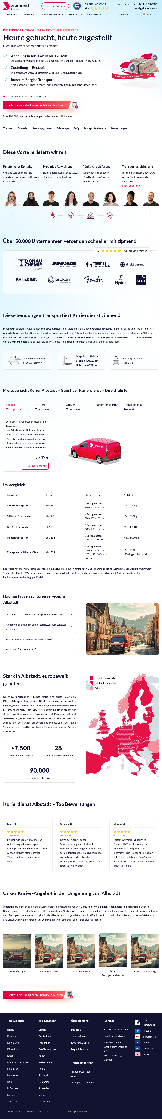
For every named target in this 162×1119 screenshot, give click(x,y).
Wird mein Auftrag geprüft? (21, 648)
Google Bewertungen (135, 250)
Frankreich (44, 1042)
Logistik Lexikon (80, 1049)
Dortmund (13, 1042)
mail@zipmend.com (146, 8)
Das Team (76, 1029)
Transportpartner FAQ (83, 1082)
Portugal (43, 1075)
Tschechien (44, 1101)
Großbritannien (47, 1049)
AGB (18, 1111)
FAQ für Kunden (80, 1042)
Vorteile (22, 128)
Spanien (42, 1094)
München (12, 1088)
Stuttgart (12, 1101)
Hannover (12, 1075)
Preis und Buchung (55, 5)
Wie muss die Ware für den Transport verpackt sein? (34, 614)
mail (114, 1035)
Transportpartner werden (80, 1073)
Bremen (11, 1036)
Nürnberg (12, 1094)
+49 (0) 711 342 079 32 (116, 1029)
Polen (41, 1068)
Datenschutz (29, 1111)
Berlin (10, 1029)
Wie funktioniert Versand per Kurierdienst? (29, 638)
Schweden (44, 1088)
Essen (10, 1055)
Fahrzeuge (63, 128)
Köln (9, 1081)
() (145, 3)
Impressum (43, 1111)
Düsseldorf (13, 1049)
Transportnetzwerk (95, 128)
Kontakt (9, 1111)
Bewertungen (119, 128)
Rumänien (44, 1081)
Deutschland (45, 1036)
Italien (41, 1055)
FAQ (76, 128)
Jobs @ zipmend (79, 1036)
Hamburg (12, 1068)
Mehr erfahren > (131, 185)
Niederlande (45, 1062)
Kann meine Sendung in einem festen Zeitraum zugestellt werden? (36, 626)
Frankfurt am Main (17, 1062)
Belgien (42, 1029)
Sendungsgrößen (42, 128)
